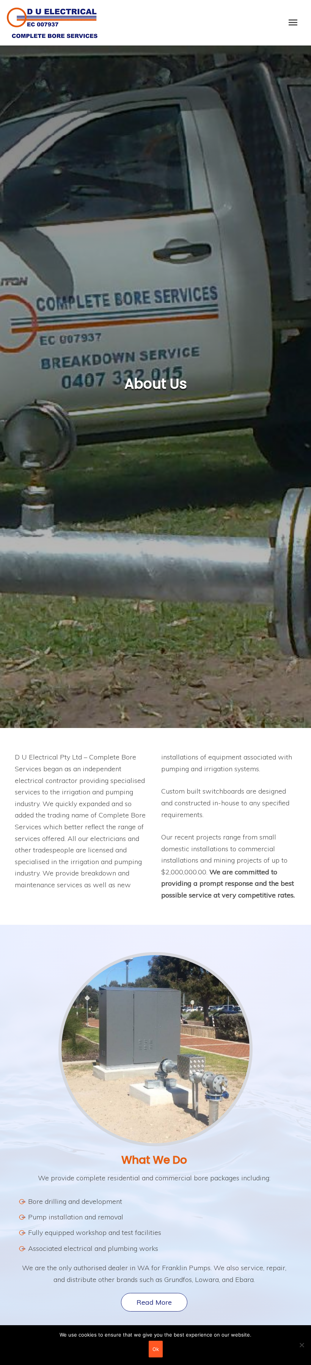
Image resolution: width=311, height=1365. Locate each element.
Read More (154, 1302)
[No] (301, 1345)
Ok (155, 1349)
